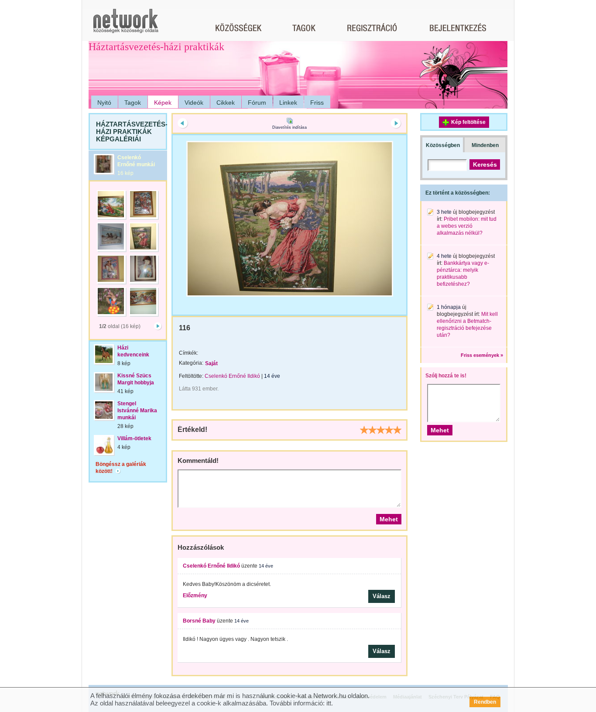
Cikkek (225, 102)
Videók (194, 102)
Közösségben (443, 145)
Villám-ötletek (134, 438)
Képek (162, 102)
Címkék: (188, 353)
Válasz (381, 596)
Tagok (132, 102)
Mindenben (485, 145)
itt (328, 703)
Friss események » (482, 355)
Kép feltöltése (468, 122)
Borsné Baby (199, 621)
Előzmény (195, 595)
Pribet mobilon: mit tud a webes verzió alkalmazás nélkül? (467, 226)
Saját (211, 363)
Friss (317, 102)
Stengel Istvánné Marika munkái (137, 410)
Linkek (288, 102)
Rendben (485, 702)
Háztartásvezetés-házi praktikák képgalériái (132, 131)
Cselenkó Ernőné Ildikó (232, 376)
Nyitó (104, 102)
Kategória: (191, 363)
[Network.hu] (125, 25)
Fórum (257, 102)
